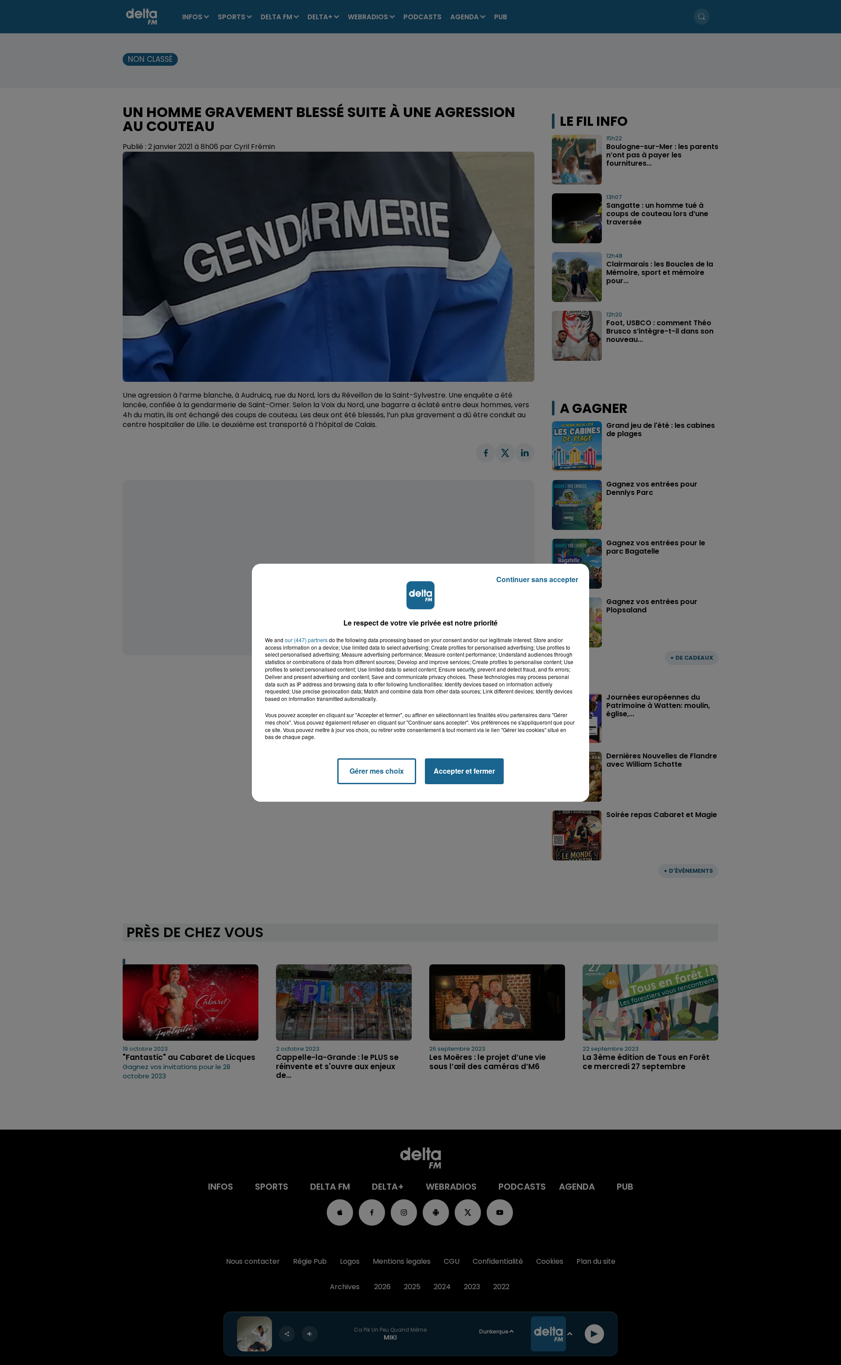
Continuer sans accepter (537, 579)
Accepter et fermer (464, 771)
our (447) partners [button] (306, 639)
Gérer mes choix (377, 771)
